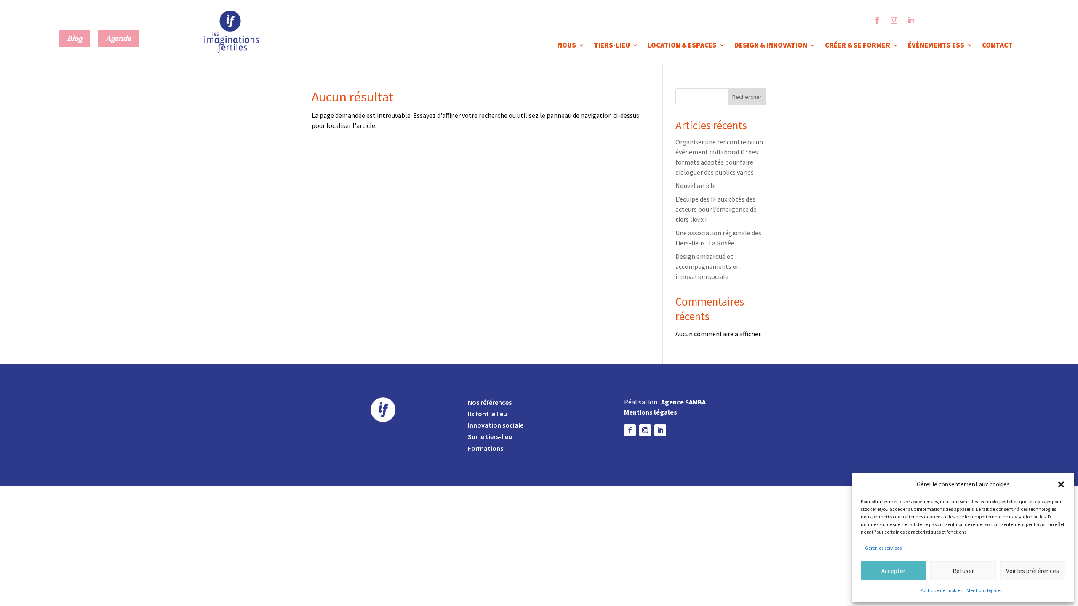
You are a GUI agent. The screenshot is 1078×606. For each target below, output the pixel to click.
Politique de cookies (941, 590)
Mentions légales (984, 590)
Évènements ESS (936, 46)
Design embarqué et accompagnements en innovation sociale (707, 266)
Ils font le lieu (487, 413)
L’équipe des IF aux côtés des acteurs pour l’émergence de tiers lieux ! (716, 209)
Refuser (963, 571)
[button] (1061, 484)
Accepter (893, 571)
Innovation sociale (495, 425)
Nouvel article (695, 185)
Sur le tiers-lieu (490, 436)
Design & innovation (770, 46)
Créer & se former (857, 46)
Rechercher (747, 97)
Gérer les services (883, 548)
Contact (997, 46)
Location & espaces (682, 46)
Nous (567, 46)
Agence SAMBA (683, 402)
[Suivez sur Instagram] (894, 20)
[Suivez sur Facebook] (877, 20)
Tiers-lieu (612, 46)
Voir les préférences (1032, 571)
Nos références (490, 402)
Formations (485, 448)
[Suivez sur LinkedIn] (911, 20)
